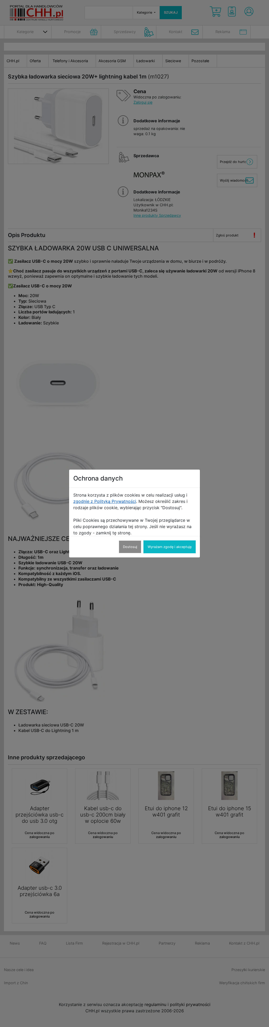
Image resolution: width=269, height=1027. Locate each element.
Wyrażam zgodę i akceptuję (170, 547)
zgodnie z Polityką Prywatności (104, 501)
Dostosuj (130, 547)
